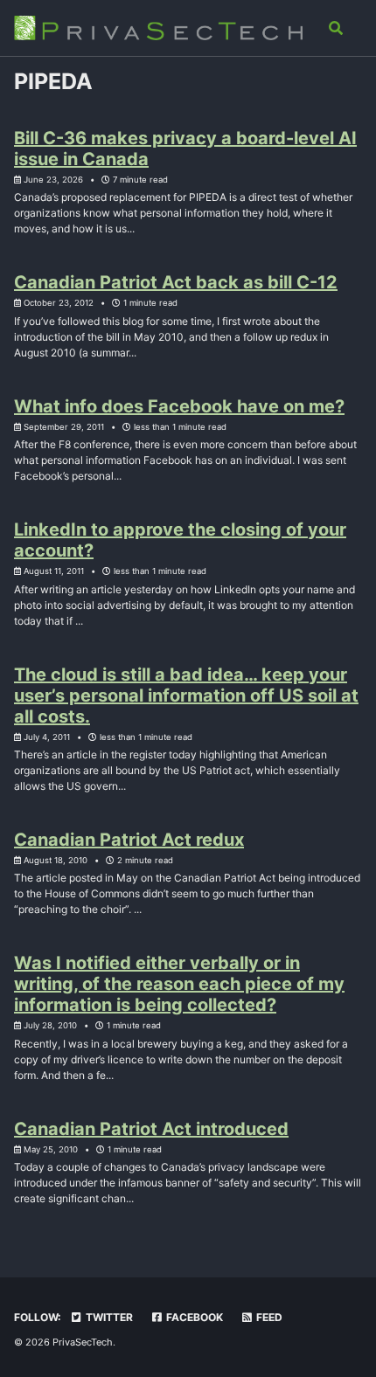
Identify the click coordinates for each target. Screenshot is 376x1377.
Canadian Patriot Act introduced (151, 1128)
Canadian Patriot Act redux (129, 839)
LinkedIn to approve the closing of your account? (180, 540)
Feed (268, 1317)
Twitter (108, 1317)
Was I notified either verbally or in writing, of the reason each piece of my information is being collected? (179, 983)
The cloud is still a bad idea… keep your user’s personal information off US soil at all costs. (186, 695)
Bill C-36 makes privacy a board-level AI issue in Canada (185, 149)
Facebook (193, 1317)
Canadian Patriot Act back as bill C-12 (176, 282)
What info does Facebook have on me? (179, 406)
